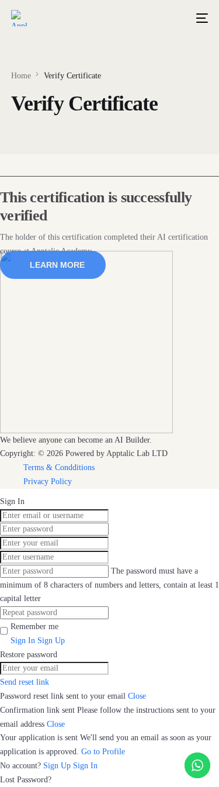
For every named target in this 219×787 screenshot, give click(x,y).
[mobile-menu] (200, 18)
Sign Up (58, 765)
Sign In (85, 765)
